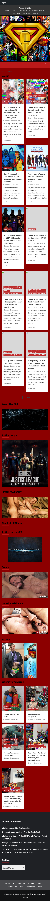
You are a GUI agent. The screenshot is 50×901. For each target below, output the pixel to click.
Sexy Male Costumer (10, 744)
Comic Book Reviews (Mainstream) (34, 95)
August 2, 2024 (15, 758)
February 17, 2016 (15, 366)
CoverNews (36, 894)
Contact (35, 14)
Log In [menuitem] (3, 3)
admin (7, 120)
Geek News (26, 14)
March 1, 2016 (39, 307)
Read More (7, 140)
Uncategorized (33, 708)
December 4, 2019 (15, 120)
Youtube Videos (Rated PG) (12, 101)
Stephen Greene (8, 832)
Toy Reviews (40, 744)
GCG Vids (16, 14)
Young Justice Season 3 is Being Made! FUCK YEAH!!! (37, 238)
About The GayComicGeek (20, 11)
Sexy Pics (7, 747)
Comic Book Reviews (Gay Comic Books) (12, 287)
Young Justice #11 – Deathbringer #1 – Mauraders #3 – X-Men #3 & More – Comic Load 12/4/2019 (12, 112)
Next (28, 397)
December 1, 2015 (40, 371)
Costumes (13, 706)
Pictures (42, 11)
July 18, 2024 (14, 806)
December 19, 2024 (40, 719)
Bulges (6, 706)
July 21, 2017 (38, 184)
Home (7, 11)
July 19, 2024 (38, 763)
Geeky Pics (7, 708)
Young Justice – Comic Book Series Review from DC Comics (37, 302)
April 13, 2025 (14, 719)
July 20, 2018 (14, 184)
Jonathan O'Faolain (9, 849)
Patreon (35, 11)
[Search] (45, 64)
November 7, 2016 (40, 243)
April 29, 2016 (14, 310)
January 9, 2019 (39, 118)
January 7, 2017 (15, 246)
